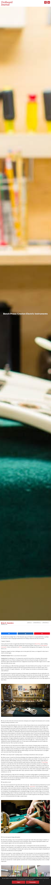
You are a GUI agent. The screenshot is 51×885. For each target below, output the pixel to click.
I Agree (18, 882)
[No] (43, 881)
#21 (20, 647)
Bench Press (45, 622)
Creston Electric (37, 622)
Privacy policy (32, 882)
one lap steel (32, 786)
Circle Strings (45, 762)
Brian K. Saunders (7, 622)
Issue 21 (29, 622)
